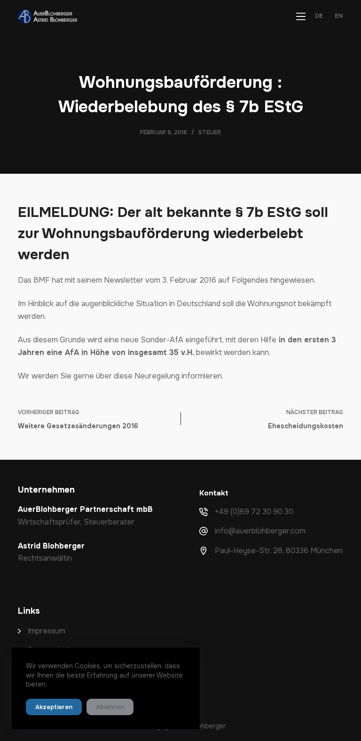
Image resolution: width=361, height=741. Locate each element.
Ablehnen (110, 707)
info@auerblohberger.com (260, 531)
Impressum (46, 631)
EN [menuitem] (339, 16)
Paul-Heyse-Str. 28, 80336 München (279, 551)
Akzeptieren (53, 707)
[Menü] (301, 16)
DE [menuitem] (319, 16)
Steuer (209, 132)
